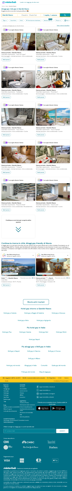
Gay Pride (6, 397)
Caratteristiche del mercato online (27, 409)
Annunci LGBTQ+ (48, 20)
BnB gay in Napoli (13, 351)
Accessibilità (23, 389)
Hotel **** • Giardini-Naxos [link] (9, 278)
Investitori (22, 397)
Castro (28, 475)
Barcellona (20, 475)
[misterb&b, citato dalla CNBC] (28, 442)
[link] (32, 49)
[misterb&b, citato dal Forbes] (53, 447)
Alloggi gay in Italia (30, 365)
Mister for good (8, 409)
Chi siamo (22, 386)
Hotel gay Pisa (6, 332)
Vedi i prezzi (6, 59)
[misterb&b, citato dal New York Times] (30, 447)
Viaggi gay (6, 386)
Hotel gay (6, 395)
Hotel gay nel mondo (13, 365)
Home (3, 6)
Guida (6, 381)
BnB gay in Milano (34, 358)
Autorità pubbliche (25, 417)
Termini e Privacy (24, 402)
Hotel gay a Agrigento (44, 320)
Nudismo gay (7, 399)
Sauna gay (6, 391)
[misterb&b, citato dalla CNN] (6, 442)
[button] (18, 255)
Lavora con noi (23, 391)
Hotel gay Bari (43, 332)
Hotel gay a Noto (23, 320)
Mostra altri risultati (36, 302)
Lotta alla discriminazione (10, 411)
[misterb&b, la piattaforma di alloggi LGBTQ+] (8, 2)
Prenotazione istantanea (33, 20)
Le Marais (45, 475)
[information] (6, 30)
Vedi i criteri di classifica (63, 25)
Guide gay (6, 393)
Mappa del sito (36, 487)
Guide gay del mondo (59, 365)
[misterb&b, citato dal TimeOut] (51, 442)
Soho (59, 474)
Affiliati (21, 395)
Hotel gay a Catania (10, 313)
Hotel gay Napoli (34, 339)
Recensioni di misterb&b (26, 412)
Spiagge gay (7, 389)
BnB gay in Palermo (33, 351)
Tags (5, 401)
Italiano (66, 378)
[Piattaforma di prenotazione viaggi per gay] (10, 468)
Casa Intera (13, 20)
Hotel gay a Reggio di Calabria (34, 313)
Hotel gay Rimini (61, 332)
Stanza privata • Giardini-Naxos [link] (11, 53)
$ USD (59, 378)
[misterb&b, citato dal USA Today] (8, 447)
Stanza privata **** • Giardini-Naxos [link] (45, 278)
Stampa (22, 393)
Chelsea (51, 475)
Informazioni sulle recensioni (27, 405)
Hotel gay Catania (25, 332)
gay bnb (47, 478)
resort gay (60, 472)
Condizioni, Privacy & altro (61, 381)
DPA (21, 414)
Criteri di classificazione (26, 407)
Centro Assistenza (8, 422)
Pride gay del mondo (28, 372)
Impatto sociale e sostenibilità (11, 407)
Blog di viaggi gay (45, 372)
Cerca (65, 16)
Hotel (21, 20)
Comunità (44, 365)
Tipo (4, 20)
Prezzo (58, 20)
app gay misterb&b (37, 480)
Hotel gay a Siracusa (58, 313)
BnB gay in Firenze (54, 351)
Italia (7, 6)
